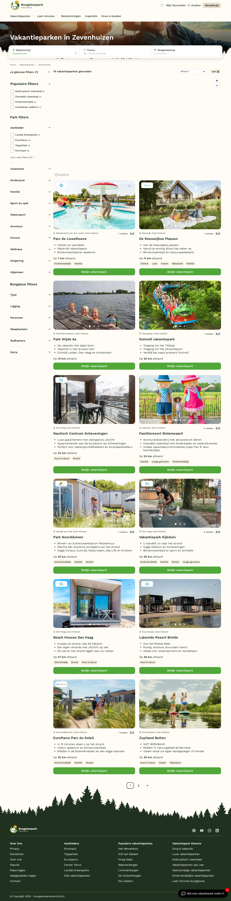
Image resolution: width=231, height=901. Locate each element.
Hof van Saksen (128, 854)
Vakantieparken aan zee (188, 864)
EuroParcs (22, 140)
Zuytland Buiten (152, 738)
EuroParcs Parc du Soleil (73, 738)
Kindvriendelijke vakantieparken (193, 875)
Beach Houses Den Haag (73, 637)
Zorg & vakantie (182, 848)
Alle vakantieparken (77, 875)
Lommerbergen (128, 870)
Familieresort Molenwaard (161, 433)
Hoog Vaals (125, 859)
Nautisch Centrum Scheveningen (80, 433)
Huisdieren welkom (28, 107)
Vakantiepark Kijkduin (157, 537)
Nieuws (14, 864)
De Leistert (125, 881)
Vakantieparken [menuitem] (20, 16)
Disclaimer (17, 854)
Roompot (22, 150)
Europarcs (71, 859)
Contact (15, 881)
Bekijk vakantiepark (94, 271)
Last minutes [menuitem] (45, 16)
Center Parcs (72, 864)
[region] (137, 127)
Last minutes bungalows (188, 881)
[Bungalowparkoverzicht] (27, 5)
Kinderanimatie (25, 101)
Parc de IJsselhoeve (70, 239)
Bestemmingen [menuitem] (71, 16)
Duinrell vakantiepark (157, 339)
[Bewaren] (129, 186)
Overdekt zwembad (28, 96)
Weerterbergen (128, 864)
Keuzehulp (212, 5)
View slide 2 (94, 226)
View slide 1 (90, 226)
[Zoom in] (216, 80)
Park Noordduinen (68, 537)
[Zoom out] (216, 85)
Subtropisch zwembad (30, 91)
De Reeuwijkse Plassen (158, 239)
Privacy (14, 848)
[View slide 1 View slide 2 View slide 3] (94, 204)
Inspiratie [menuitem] (91, 16)
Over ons (16, 859)
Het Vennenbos (128, 848)
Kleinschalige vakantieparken (191, 870)
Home (13, 65)
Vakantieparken (26, 65)
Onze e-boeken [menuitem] (111, 16)
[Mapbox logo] (61, 175)
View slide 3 (98, 226)
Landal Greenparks (27, 134)
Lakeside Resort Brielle (158, 637)
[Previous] (57, 210)
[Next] (129, 210)
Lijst (214, 71)
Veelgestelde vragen (23, 875)
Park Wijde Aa (64, 339)
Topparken (22, 145)
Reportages (17, 870)
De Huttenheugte (129, 875)
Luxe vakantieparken (186, 854)
